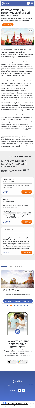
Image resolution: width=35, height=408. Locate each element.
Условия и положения (23, 385)
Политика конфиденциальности (9, 385)
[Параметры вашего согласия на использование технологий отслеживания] (32, 405)
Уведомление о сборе (9, 406)
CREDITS (31, 385)
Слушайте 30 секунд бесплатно (17, 301)
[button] (7, 305)
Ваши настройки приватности (17, 403)
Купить (7, 25)
